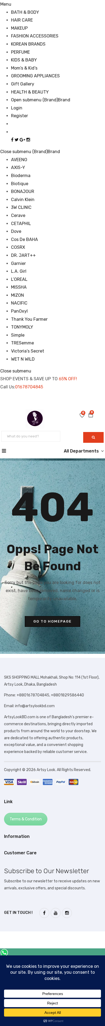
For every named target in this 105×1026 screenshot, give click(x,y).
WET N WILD (23, 359)
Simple (17, 335)
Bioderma (20, 175)
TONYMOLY (22, 327)
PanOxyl (19, 311)
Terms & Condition (26, 819)
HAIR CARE (22, 20)
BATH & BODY (25, 12)
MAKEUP (19, 28)
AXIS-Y (18, 167)
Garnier (18, 263)
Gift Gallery (22, 84)
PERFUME (20, 52)
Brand (64, 99)
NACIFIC (19, 303)
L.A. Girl (18, 271)
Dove (16, 231)
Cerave (18, 215)
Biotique (19, 183)
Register (19, 115)
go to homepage (52, 621)
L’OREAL (19, 279)
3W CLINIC (21, 207)
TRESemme (22, 343)
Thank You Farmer (29, 319)
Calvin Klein (22, 199)
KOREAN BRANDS (28, 44)
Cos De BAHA (24, 239)
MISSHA (19, 287)
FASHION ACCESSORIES (34, 36)
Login (16, 107)
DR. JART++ (23, 255)
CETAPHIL (21, 223)
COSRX (18, 247)
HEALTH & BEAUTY (30, 92)
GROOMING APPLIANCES (35, 75)
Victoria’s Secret (27, 351)
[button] (90, 416)
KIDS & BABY (24, 60)
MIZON (17, 295)
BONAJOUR (22, 191)
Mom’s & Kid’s (24, 68)
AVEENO (19, 159)
